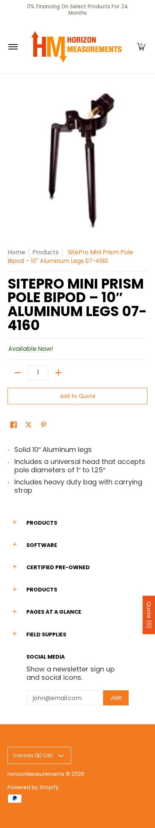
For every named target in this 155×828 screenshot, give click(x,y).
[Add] (58, 372)
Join (116, 697)
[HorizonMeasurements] (76, 46)
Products (45, 252)
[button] (141, 46)
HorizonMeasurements (36, 774)
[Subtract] (18, 372)
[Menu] (13, 46)
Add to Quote (78, 396)
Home (16, 252)
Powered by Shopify (33, 787)
